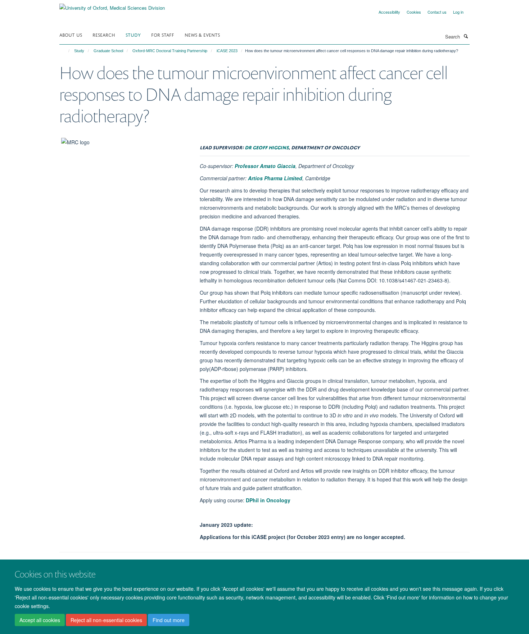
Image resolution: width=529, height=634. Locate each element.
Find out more (169, 620)
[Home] (66, 51)
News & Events (202, 34)
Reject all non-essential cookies (106, 620)
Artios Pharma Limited (275, 178)
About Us (70, 34)
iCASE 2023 (227, 51)
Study (133, 34)
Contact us (437, 12)
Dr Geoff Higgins (267, 146)
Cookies (414, 12)
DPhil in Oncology (268, 500)
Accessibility (389, 12)
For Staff (162, 34)
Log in (458, 12)
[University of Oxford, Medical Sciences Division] (112, 5)
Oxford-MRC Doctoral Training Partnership (169, 51)
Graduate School (108, 51)
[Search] (466, 36)
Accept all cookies (39, 620)
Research (103, 34)
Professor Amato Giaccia (265, 165)
